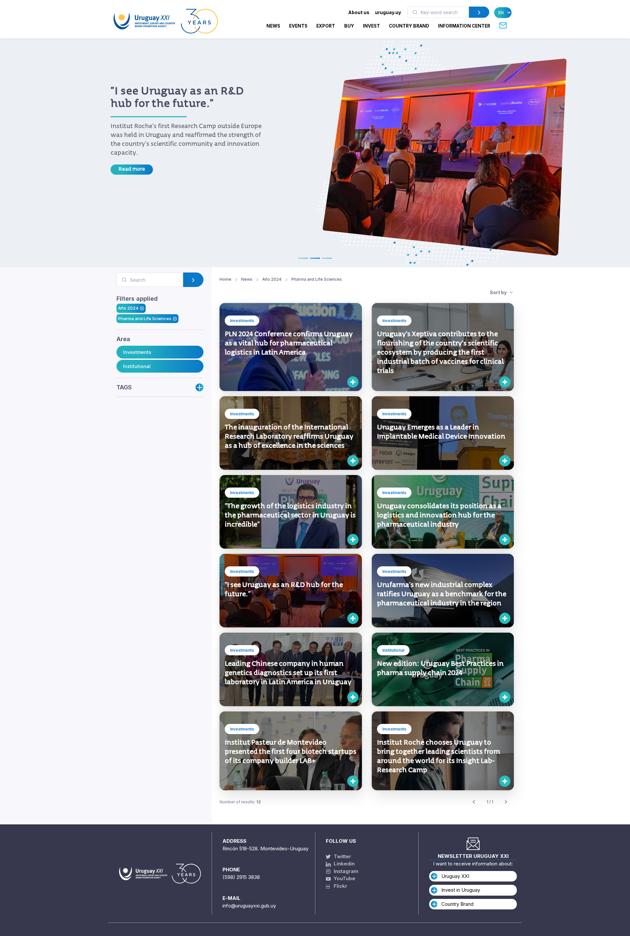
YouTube (343, 878)
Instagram (345, 871)
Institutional (137, 366)
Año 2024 (128, 308)
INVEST (371, 26)
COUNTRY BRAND (409, 26)
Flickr (338, 886)
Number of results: (240, 801)
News (273, 26)
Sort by (499, 292)
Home (225, 279)
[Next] (506, 802)
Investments (137, 352)
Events (298, 26)
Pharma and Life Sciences (144, 318)
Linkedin (343, 863)
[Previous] (474, 802)
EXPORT (325, 26)
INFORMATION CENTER (464, 26)
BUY (349, 26)
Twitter (341, 856)
